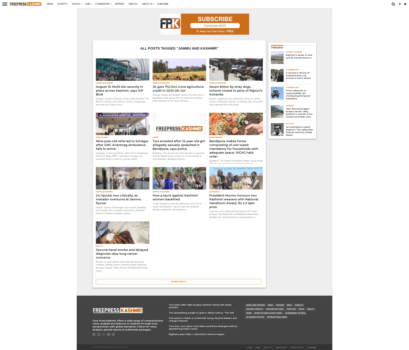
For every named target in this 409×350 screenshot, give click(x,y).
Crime (248, 313)
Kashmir (280, 305)
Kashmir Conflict (254, 309)
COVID (301, 309)
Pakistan (291, 309)
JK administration (255, 317)
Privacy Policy (297, 347)
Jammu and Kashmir (255, 305)
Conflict (299, 305)
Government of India (295, 313)
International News (277, 317)
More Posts (178, 281)
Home (249, 347)
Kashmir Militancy (275, 309)
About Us (147, 4)
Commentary (102, 4)
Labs (87, 4)
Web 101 (133, 4)
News (50, 4)
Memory (119, 4)
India (289, 305)
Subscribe (162, 4)
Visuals (76, 4)
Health (310, 309)
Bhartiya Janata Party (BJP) (268, 313)
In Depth (62, 4)
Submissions (281, 347)
